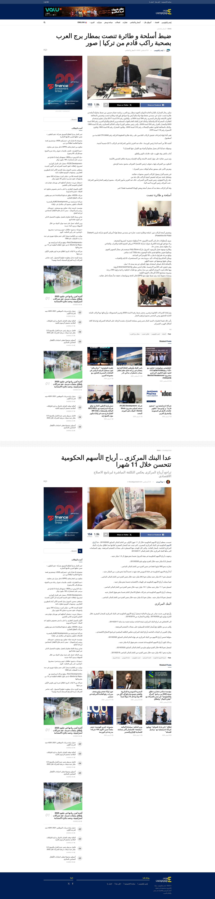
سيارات (99, 22)
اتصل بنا (151, 2)
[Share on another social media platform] (105, 105)
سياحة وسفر (108, 22)
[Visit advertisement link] (84, 12)
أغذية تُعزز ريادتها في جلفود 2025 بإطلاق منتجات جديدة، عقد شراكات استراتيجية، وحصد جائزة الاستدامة (67, 299)
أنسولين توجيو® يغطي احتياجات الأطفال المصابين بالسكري (63, 341)
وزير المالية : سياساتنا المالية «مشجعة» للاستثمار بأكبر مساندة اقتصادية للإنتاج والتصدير (130, 729)
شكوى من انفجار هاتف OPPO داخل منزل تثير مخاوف (64, 147)
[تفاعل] (170, 329)
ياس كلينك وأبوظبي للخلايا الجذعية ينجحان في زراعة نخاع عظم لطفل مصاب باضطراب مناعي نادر (129, 370)
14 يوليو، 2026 (137, 735)
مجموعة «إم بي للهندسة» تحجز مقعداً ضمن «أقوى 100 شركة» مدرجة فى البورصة (101, 729)
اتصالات (117, 22)
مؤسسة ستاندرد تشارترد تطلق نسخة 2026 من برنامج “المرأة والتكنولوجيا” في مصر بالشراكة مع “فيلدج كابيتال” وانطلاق (158, 695)
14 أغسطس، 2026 (136, 376)
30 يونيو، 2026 (108, 735)
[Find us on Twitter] (69, 883)
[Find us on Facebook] (72, 884)
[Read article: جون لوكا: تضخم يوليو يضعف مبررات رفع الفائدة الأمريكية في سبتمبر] (100, 680)
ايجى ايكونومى (156, 334)
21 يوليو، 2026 (137, 416)
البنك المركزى (147, 658)
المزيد (92, 22)
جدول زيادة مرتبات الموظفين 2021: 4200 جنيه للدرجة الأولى (60, 312)
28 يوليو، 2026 (166, 735)
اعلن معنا (157, 2)
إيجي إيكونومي (166, 22)
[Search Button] (44, 22)
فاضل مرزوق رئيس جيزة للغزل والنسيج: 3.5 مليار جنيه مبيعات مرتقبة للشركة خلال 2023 (61, 331)
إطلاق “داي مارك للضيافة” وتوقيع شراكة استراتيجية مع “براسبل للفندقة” (158, 729)
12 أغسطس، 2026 (107, 699)
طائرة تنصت (145, 334)
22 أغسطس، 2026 (136, 699)
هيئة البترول (116, 658)
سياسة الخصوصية (166, 2)
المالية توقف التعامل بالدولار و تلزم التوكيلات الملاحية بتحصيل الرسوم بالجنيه (61, 322)
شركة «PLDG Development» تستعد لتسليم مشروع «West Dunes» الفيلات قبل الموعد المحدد (130, 409)
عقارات (125, 22)
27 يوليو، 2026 (108, 378)
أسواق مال (147, 22)
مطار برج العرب (134, 334)
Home (169, 29)
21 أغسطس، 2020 (143, 50)
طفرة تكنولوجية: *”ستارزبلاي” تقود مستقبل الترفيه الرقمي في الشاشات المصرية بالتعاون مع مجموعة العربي (101, 372)
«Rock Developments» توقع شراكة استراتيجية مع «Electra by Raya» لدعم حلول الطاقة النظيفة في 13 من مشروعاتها (63, 244)
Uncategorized (166, 450)
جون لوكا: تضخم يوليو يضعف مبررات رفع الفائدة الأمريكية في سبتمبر (101, 694)
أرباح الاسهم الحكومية (159, 658)
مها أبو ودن (159, 482)
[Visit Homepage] (163, 11)
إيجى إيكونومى (158, 50)
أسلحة (164, 334)
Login (45, 2)
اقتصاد (157, 22)
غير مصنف (150, 687)
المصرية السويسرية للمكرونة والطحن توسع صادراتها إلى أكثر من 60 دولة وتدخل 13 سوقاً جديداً (129, 694)
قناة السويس (126, 658)
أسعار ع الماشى (135, 22)
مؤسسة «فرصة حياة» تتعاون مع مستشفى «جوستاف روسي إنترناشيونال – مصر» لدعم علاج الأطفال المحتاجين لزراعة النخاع (63, 210)
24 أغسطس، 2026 (165, 381)
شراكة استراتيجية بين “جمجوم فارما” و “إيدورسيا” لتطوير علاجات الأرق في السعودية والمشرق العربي (160, 409)
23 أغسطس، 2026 (165, 702)
